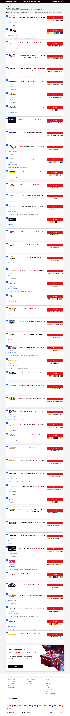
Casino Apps (29, 681)
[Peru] (57, 706)
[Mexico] (47, 706)
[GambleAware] (26, 712)
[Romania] (60, 706)
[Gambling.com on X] (7, 701)
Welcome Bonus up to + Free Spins (32, 81)
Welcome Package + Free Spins (32, 435)
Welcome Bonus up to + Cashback (32, 633)
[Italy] (45, 706)
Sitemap (47, 691)
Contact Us (47, 685)
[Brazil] (20, 706)
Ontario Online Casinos (11, 681)
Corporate (47, 687)
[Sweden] (7, 708)
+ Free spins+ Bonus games (32, 334)
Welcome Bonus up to (32, 30)
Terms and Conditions (26, 701)
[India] (40, 706)
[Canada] (22, 706)
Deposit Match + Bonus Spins (32, 132)
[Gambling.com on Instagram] (14, 701)
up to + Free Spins (32, 308)
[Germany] (30, 706)
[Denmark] (27, 706)
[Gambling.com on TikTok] (16, 701)
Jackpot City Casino (11, 685)
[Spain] (62, 706)
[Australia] (10, 706)
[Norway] (55, 706)
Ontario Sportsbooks (11, 683)
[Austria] (12, 706)
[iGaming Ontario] (11, 712)
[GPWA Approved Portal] (61, 712)
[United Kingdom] (7, 706)
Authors (47, 681)
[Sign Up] (53, 1)
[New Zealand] (52, 706)
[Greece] (32, 706)
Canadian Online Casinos (31, 679)
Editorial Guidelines (49, 683)
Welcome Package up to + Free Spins (32, 17)
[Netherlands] (50, 706)
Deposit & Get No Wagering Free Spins (32, 195)
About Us (47, 679)
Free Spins (32, 447)
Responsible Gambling (49, 689)
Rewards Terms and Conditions (50, 693)
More (24, 13)
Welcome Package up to (32, 159)
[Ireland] (42, 706)
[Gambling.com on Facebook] (12, 701)
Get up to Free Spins (32, 244)
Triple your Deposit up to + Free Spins (32, 206)
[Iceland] (35, 706)
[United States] (10, 708)
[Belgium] (15, 706)
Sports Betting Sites (30, 683)
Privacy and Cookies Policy (36, 701)
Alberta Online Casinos (11, 679)
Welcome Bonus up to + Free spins (32, 574)
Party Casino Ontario (11, 687)
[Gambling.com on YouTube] (9, 701)
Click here (8, 9)
